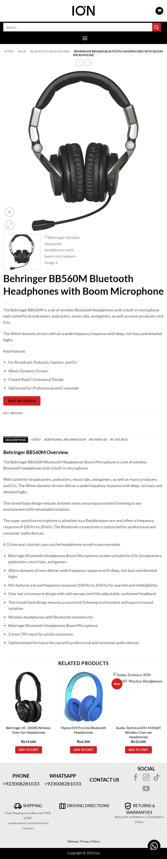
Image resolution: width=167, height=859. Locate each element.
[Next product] (79, 63)
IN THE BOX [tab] (119, 439)
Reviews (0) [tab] (98, 439)
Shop (22, 51)
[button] (159, 11)
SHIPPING (32, 805)
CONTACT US (104, 780)
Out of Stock (22, 401)
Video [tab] (36, 439)
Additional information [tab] (65, 439)
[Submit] (156, 27)
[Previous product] (88, 63)
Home (8, 51)
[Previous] (12, 151)
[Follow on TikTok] (156, 778)
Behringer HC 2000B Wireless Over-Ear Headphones (28, 730)
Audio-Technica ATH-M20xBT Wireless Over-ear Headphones (138, 732)
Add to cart (28, 749)
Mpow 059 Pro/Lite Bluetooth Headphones (83, 730)
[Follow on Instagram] (146, 778)
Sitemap (72, 841)
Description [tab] (15, 440)
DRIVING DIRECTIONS (88, 805)
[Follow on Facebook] (135, 778)
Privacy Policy (90, 841)
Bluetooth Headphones (50, 51)
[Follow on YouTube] (146, 789)
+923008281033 (21, 784)
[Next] (155, 151)
